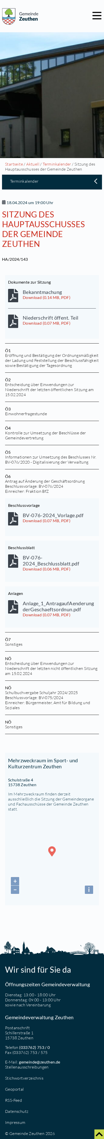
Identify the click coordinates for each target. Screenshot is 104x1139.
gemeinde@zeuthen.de (39, 1061)
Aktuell (32, 164)
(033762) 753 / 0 (34, 1047)
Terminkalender (57, 164)
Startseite (14, 164)
